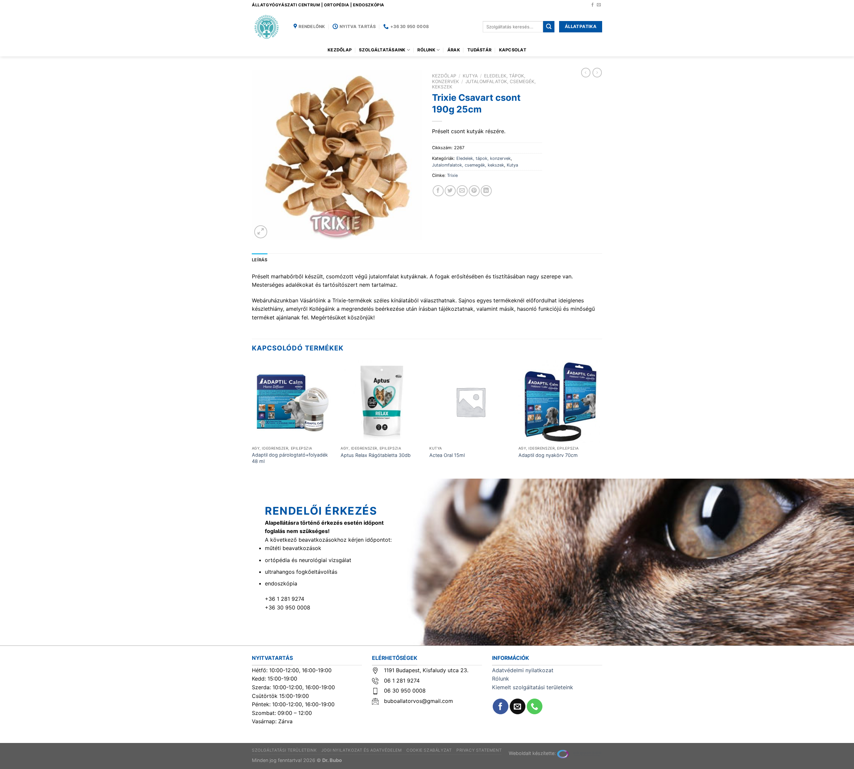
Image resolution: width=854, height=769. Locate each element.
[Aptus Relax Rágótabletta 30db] (382, 401)
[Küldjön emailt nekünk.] (599, 5)
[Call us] (534, 706)
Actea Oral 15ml (447, 455)
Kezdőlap (340, 49)
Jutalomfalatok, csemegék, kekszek (468, 165)
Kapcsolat (512, 49)
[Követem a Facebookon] (592, 5)
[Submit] (548, 26)
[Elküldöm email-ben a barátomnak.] (462, 190)
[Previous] (252, 419)
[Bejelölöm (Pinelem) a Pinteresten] (474, 190)
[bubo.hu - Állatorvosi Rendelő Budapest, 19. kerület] (268, 26)
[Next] (600, 419)
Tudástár (479, 49)
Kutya (470, 75)
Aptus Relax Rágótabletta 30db (376, 455)
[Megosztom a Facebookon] (438, 190)
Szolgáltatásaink (382, 49)
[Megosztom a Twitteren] (450, 190)
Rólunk (426, 49)
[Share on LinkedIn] (486, 190)
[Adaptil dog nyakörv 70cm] (559, 401)
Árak (453, 49)
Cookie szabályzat (429, 750)
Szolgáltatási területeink (284, 750)
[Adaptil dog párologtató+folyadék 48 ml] (293, 401)
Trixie (452, 175)
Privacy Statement (479, 750)
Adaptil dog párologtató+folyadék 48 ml (290, 458)
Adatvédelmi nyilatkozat (522, 670)
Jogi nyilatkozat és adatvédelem (361, 750)
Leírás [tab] (260, 259)
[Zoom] (260, 231)
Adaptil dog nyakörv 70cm (548, 455)
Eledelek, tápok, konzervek (483, 158)
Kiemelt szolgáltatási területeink (532, 687)
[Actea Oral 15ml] (470, 401)
